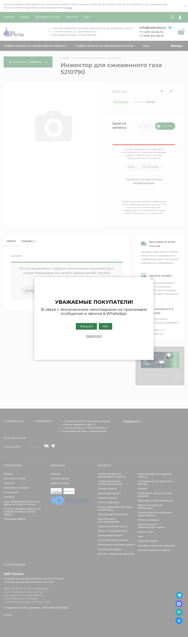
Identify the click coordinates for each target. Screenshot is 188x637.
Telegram (86, 326)
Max (105, 326)
